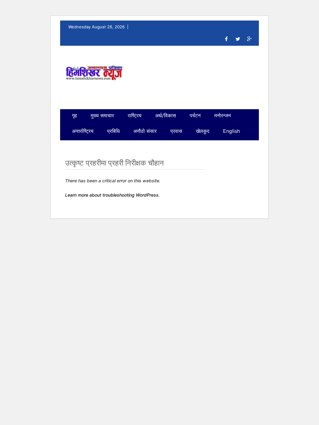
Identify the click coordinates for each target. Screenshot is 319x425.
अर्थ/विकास (165, 115)
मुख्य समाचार (102, 115)
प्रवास (176, 131)
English (231, 131)
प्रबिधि (113, 131)
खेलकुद (202, 131)
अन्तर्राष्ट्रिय (82, 131)
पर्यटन (195, 115)
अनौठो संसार (145, 131)
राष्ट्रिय (134, 115)
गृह (74, 115)
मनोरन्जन (222, 115)
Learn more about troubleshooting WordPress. (112, 195)
